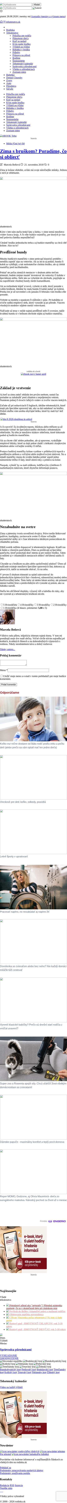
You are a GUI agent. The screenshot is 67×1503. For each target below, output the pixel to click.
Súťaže (9, 89)
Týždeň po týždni (21, 46)
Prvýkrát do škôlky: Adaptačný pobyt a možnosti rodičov (37, 1311)
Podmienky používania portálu (15, 1473)
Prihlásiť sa (5, 1467)
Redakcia (4, 1485)
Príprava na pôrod (21, 55)
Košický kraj (10, 1372)
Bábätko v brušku (21, 49)
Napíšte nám (6, 1488)
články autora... (7, 649)
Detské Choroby (14, 77)
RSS (12, 1485)
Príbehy (16, 52)
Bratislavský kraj (45, 1369)
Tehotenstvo (12, 32)
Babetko (10, 75)
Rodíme (16, 58)
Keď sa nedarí (19, 41)
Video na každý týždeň (11, 1387)
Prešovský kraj (29, 1369)
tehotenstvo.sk (13, 22)
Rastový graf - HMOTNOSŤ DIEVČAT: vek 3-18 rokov (37, 1329)
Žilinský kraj (53, 1372)
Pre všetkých (33, 1451)
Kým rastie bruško (21, 44)
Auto (8, 83)
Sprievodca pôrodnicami (24, 66)
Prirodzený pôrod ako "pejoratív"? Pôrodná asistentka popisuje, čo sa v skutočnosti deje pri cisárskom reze (34, 1307)
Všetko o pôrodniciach (23, 69)
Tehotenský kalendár (22, 63)
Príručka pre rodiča (21, 35)
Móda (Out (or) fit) (15, 143)
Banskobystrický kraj (10, 1369)
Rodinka (10, 30)
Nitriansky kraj (39, 1372)
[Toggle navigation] (1, 22)
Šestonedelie (18, 60)
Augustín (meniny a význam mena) (48, 16)
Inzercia (19, 1485)
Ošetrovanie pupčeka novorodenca (26, 1314)
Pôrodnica (11, 86)
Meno (4, 670)
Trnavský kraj (24, 1372)
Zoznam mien (19, 72)
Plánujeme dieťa (20, 38)
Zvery (9, 80)
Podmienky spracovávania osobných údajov (21, 1470)
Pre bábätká (43, 1454)
